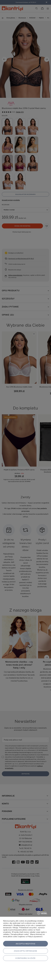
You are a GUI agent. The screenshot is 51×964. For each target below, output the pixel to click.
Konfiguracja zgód (25, 958)
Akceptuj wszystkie (25, 944)
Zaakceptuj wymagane (25, 951)
